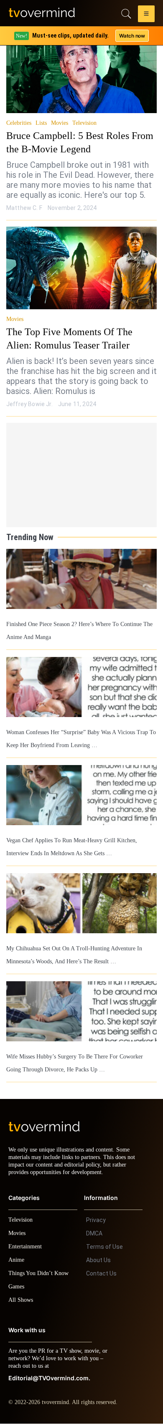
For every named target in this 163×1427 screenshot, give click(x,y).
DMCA (94, 1236)
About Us (98, 1263)
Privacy (96, 1223)
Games (17, 1289)
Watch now (132, 36)
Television (88, 123)
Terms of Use (104, 1250)
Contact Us (101, 1276)
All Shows (21, 1303)
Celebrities (19, 123)
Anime (16, 1263)
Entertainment (27, 1249)
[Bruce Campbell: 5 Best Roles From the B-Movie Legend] (81, 71)
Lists (43, 123)
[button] (146, 15)
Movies (62, 123)
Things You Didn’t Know (40, 1276)
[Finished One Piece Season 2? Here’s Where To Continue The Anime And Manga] (81, 579)
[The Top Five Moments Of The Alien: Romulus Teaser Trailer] (81, 268)
